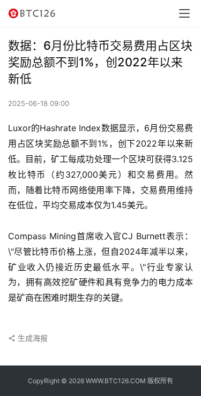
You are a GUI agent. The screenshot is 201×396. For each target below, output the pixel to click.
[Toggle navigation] (184, 13)
